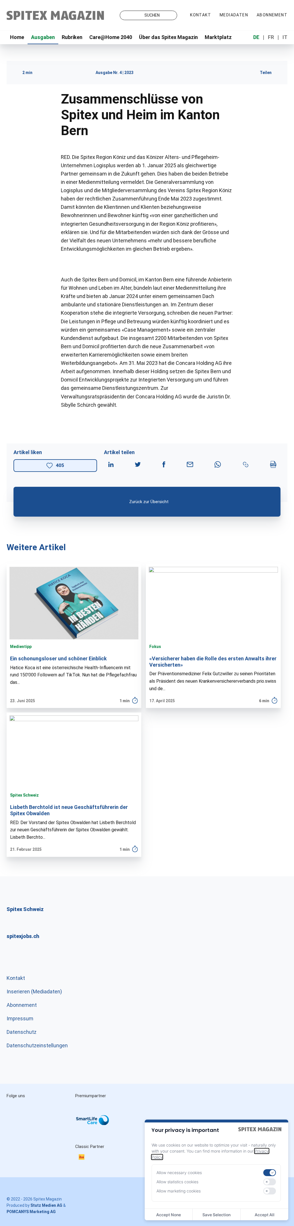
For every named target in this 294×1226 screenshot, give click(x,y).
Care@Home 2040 (110, 37)
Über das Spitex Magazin (168, 37)
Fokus (155, 646)
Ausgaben (43, 37)
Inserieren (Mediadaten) (34, 991)
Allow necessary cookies (179, 1172)
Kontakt (200, 15)
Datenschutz (21, 1032)
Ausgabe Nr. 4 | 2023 (115, 72)
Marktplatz (218, 37)
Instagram (16, 1108)
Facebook (16, 1120)
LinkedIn (40, 1108)
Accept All (264, 1214)
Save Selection (216, 1214)
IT (285, 37)
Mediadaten (234, 15)
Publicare (86, 1138)
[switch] (269, 1172)
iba (84, 1158)
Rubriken (72, 37)
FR (271, 37)
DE (256, 37)
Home (17, 37)
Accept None (168, 1214)
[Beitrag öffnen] (74, 636)
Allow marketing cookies (178, 1190)
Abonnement (272, 15)
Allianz (82, 1115)
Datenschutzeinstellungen (37, 1045)
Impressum (20, 1018)
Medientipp (21, 646)
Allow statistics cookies (177, 1181)
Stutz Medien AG (46, 1205)
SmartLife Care (97, 1121)
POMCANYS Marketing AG (31, 1211)
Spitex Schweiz (24, 795)
